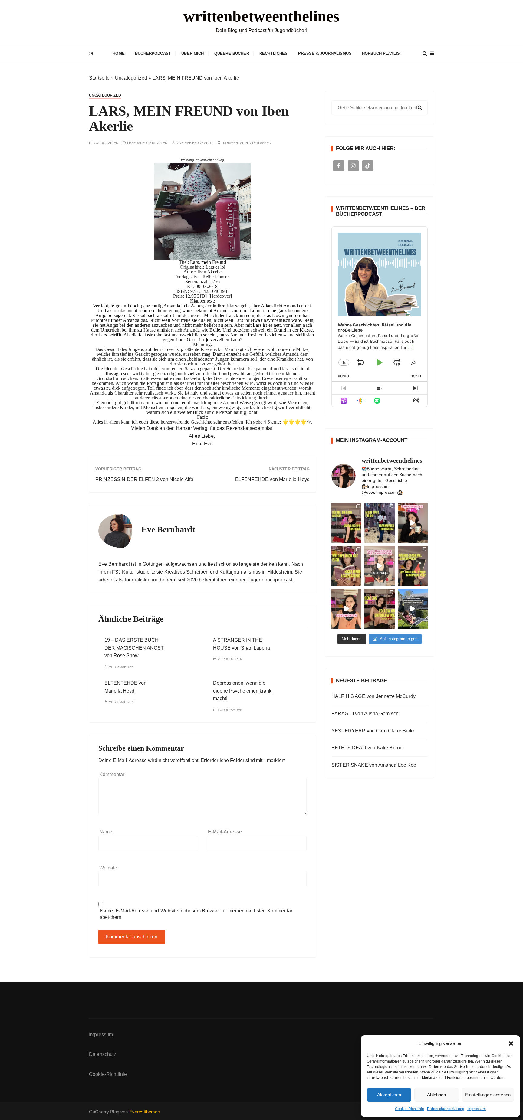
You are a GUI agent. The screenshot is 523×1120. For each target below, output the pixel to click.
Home (119, 53)
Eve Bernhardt (199, 143)
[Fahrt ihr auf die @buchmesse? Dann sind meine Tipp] (379, 523)
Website (108, 867)
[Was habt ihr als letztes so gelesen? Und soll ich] (346, 609)
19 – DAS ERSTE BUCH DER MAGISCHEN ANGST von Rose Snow (134, 647)
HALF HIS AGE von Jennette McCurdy (373, 696)
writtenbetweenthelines (261, 16)
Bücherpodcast (153, 53)
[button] (511, 1043)
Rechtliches (273, 53)
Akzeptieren (389, 1094)
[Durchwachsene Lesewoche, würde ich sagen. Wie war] (413, 523)
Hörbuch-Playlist (382, 53)
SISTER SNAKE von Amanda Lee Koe (373, 765)
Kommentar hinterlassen (247, 143)
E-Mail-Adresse (225, 831)
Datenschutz (103, 1054)
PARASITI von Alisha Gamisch (365, 713)
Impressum (476, 1109)
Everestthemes (144, 1111)
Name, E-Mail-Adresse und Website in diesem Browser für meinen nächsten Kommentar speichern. (196, 914)
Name (106, 831)
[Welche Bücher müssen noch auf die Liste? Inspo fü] (346, 523)
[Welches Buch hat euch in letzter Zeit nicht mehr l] (346, 566)
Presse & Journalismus (325, 53)
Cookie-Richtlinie (409, 1109)
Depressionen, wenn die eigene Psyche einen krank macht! (242, 690)
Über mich (192, 53)
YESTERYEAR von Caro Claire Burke (373, 730)
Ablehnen (436, 1094)
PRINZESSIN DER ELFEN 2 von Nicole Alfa (144, 479)
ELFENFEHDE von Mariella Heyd (272, 479)
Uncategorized (131, 77)
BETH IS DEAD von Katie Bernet (367, 747)
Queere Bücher (231, 53)
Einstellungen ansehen (488, 1094)
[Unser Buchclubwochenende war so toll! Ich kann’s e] (413, 609)
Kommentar (113, 774)
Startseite (99, 77)
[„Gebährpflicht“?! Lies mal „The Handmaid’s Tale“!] (413, 566)
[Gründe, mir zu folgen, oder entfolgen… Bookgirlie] (379, 609)
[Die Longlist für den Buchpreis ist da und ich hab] (379, 566)
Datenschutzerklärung (445, 1109)
